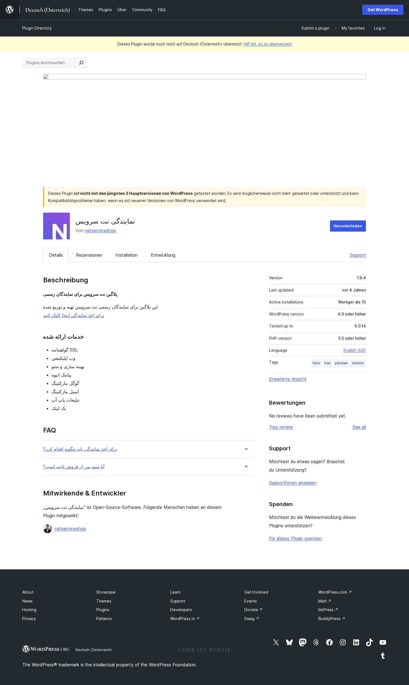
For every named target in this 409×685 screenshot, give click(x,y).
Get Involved (256, 592)
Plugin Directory (37, 28)
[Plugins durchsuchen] (81, 62)
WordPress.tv (185, 618)
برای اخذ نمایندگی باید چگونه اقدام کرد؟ (80, 449)
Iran (327, 363)
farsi (316, 363)
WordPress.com (335, 592)
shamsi (358, 363)
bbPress (328, 609)
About (27, 592)
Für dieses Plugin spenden (295, 538)
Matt (324, 601)
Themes (103, 601)
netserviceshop (100, 230)
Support (358, 255)
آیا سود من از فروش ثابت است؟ (73, 466)
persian (341, 363)
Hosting (29, 609)
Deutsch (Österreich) (93, 649)
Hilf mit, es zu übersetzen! (268, 44)
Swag (251, 618)
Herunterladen (348, 226)
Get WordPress (383, 9)
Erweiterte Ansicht (288, 379)
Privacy (29, 618)
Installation (126, 255)
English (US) (355, 350)
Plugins (102, 609)
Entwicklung (163, 255)
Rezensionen (89, 255)
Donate (253, 609)
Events (250, 601)
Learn (175, 592)
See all (359, 427)
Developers (181, 609)
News (27, 601)
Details (56, 255)
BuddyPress (331, 618)
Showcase (105, 592)
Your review (281, 427)
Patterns (104, 618)
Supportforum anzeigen (293, 482)
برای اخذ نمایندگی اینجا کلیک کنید (73, 315)
